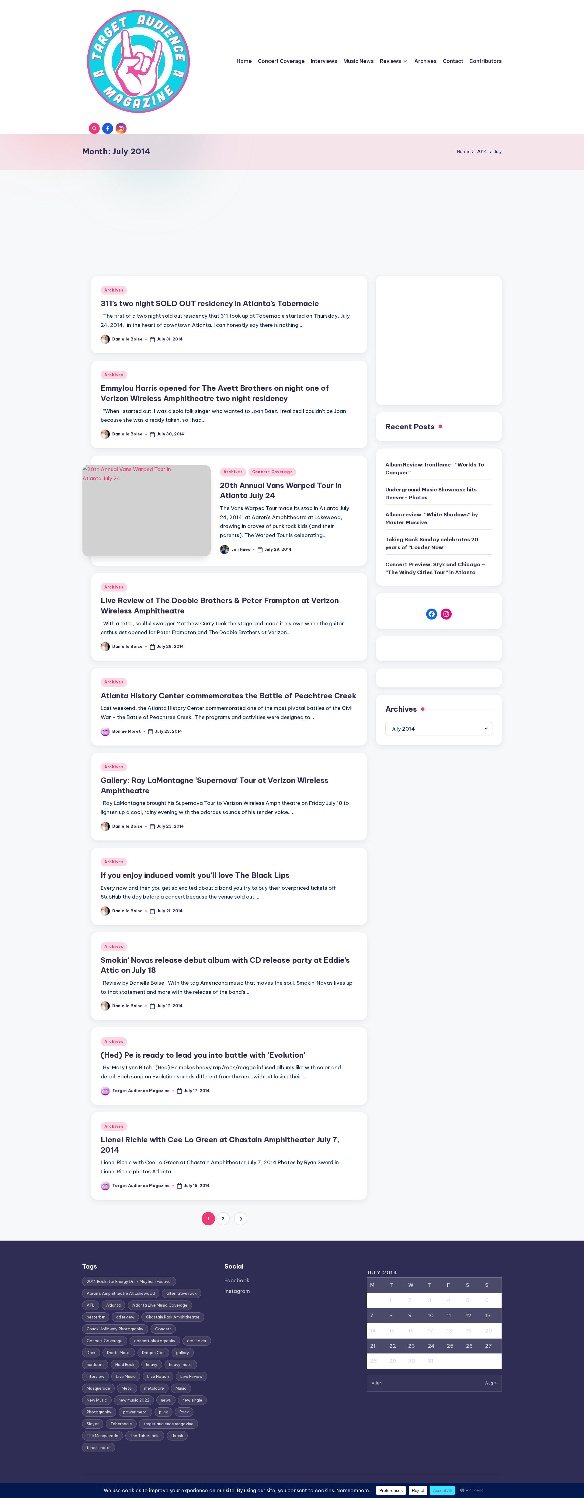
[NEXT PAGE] (240, 1218)
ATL (91, 1305)
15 (392, 1330)
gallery (182, 1352)
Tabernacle (121, 1423)
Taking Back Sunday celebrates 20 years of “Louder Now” (431, 543)
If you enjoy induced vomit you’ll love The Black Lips (195, 875)
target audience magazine (168, 1423)
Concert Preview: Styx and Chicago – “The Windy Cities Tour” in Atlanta (435, 568)
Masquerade (98, 1388)
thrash (177, 1435)
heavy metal (181, 1364)
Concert (163, 1328)
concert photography (155, 1340)
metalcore (154, 1388)
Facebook (236, 1280)
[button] (240, 1218)
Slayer (93, 1423)
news (166, 1400)
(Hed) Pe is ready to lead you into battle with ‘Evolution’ (203, 1055)
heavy (152, 1364)
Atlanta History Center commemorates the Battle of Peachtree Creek (228, 695)
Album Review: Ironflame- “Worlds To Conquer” (434, 468)
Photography (99, 1411)
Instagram (237, 1291)
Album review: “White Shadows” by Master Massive (431, 518)
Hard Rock (124, 1364)
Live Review (191, 1376)
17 (430, 1330)
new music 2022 (134, 1400)
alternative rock (181, 1293)
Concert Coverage (272, 472)
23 (411, 1346)
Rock (184, 1411)
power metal (135, 1411)
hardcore (95, 1364)
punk (163, 1411)
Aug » (491, 1383)
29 (392, 1360)
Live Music (126, 1376)
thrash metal (98, 1447)
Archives (113, 290)
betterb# (96, 1317)
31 (430, 1360)
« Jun (377, 1383)
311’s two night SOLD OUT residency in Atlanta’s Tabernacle (210, 303)
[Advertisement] (291, 215)
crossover (197, 1340)
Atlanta (113, 1305)
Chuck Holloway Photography (115, 1328)
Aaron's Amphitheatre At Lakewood (121, 1293)
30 (411, 1360)
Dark (91, 1352)
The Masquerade (102, 1435)
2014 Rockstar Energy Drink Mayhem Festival (129, 1281)
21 (373, 1346)
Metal (127, 1388)
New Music (97, 1400)
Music (181, 1388)
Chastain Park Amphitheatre (173, 1317)
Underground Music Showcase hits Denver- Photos (431, 493)
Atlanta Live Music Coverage (159, 1305)
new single (192, 1400)
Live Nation (158, 1376)
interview (95, 1376)
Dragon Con (153, 1352)
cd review (125, 1317)
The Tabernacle (145, 1435)
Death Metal (118, 1352)
